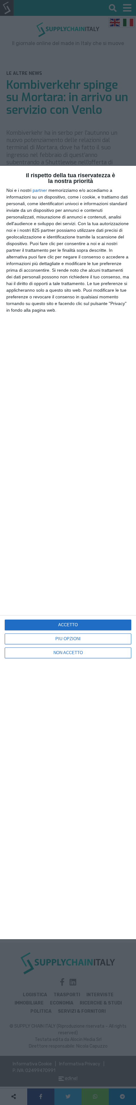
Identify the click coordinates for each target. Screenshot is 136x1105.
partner (40, 190)
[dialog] (68, 552)
